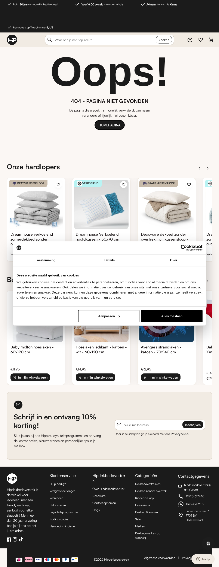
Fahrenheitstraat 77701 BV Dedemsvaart (195, 515)
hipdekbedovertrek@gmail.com (195, 487)
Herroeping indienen (63, 526)
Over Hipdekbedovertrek (108, 489)
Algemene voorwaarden (159, 558)
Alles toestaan (171, 316)
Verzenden (56, 498)
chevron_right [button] (207, 168)
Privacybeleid (190, 558)
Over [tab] (173, 260)
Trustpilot (199, 550)
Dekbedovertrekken (148, 484)
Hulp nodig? (58, 484)
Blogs (96, 510)
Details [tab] (109, 260)
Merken (140, 526)
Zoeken (164, 40)
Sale (138, 519)
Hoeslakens (142, 505)
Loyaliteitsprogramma (64, 512)
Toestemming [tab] (45, 260)
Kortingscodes (59, 519)
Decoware (98, 496)
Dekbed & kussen (146, 512)
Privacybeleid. (180, 434)
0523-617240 (195, 496)
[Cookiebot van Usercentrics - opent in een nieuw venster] (184, 248)
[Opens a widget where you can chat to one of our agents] (203, 559)
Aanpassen (106, 316)
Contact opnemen (104, 503)
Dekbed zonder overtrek (151, 491)
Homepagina (109, 125)
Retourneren (58, 505)
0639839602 (195, 504)
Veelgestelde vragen (62, 491)
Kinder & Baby (144, 498)
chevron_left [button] (199, 168)
